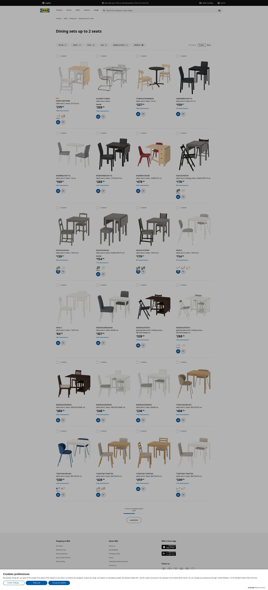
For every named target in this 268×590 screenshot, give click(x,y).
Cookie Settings (13, 583)
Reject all (36, 583)
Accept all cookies (59, 583)
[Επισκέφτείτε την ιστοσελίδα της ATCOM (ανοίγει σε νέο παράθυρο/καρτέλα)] (256, 587)
